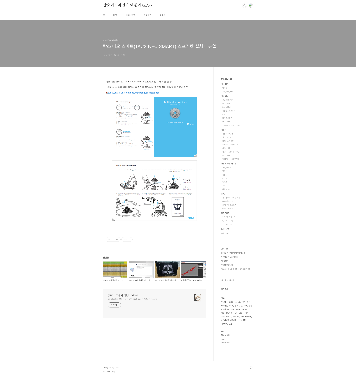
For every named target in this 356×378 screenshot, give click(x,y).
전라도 (224, 178)
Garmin (248, 317)
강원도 (224, 171)
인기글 (231, 280)
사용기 (246, 313)
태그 (115, 15)
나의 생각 (224, 84)
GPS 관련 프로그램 (229, 205)
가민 (242, 317)
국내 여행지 (226, 104)
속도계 (231, 306)
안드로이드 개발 (227, 221)
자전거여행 (225, 320)
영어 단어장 (226, 122)
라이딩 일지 (226, 189)
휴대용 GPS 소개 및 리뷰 (231, 198)
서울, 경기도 (226, 168)
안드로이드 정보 (227, 224)
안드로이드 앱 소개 (228, 217)
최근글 (223, 280)
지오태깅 (233, 320)
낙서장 (224, 88)
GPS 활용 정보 (227, 201)
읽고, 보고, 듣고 (227, 91)
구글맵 (231, 302)
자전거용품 (242, 320)
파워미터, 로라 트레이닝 (230, 152)
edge (238, 309)
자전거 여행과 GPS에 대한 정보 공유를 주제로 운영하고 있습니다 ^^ (133, 299)
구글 (230, 324)
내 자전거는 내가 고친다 (230, 159)
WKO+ (229, 317)
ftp (228, 309)
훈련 (250, 306)
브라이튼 (224, 306)
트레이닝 (224, 302)
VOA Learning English (231, 125)
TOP (251, 368)
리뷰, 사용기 (226, 107)
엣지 (243, 302)
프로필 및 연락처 (227, 265)
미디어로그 (130, 15)
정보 (223, 114)
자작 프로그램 (227, 118)
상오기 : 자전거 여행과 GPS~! (128, 5)
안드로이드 (225, 213)
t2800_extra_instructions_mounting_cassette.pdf (133, 92)
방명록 (162, 15)
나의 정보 (224, 96)
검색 (244, 5)
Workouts (226, 155)
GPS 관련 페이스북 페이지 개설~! (233, 253)
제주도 (224, 186)
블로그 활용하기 (227, 100)
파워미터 (236, 317)
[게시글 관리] (117, 239)
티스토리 (224, 324)
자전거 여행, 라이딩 (228, 163)
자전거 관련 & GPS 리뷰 (229, 257)
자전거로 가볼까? (228, 141)
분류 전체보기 (226, 79)
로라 (236, 313)
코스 (248, 302)
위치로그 (147, 15)
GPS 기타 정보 (227, 209)
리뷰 (232, 309)
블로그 (237, 306)
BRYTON (229, 313)
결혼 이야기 (225, 233)
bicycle (238, 302)
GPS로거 (245, 309)
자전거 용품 (226, 148)
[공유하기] (114, 239)
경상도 (224, 182)
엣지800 (244, 306)
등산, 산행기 (226, 229)
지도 (222, 313)
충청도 (224, 175)
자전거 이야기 (227, 137)
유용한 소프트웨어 (228, 111)
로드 (240, 313)
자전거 (223, 130)
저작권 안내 (225, 261)
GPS (223, 194)
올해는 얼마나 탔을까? (230, 145)
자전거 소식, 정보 (228, 134)
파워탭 (223, 309)
